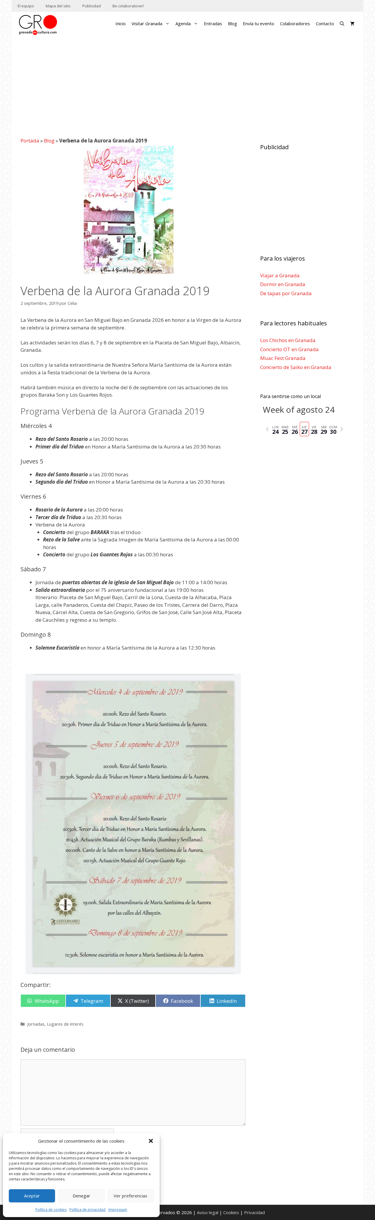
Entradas (213, 23)
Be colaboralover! (128, 6)
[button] (151, 1141)
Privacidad (254, 1212)
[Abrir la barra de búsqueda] (342, 23)
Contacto (325, 23)
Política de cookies (51, 1209)
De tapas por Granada (286, 293)
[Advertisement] (187, 83)
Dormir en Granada (282, 284)
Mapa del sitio (58, 6)
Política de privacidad (87, 1209)
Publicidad (91, 6)
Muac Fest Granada (283, 358)
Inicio (120, 23)
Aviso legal (207, 1212)
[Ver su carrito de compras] (352, 23)
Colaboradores (295, 23)
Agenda (183, 23)
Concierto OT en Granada (289, 349)
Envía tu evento (258, 23)
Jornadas (36, 1024)
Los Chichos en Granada (288, 340)
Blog (232, 23)
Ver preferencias (130, 1196)
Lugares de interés (65, 1024)
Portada (30, 140)
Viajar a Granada (280, 275)
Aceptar (32, 1196)
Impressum (117, 1209)
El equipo (26, 6)
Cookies (231, 1212)
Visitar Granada (147, 23)
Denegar (81, 1196)
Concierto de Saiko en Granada (295, 367)
